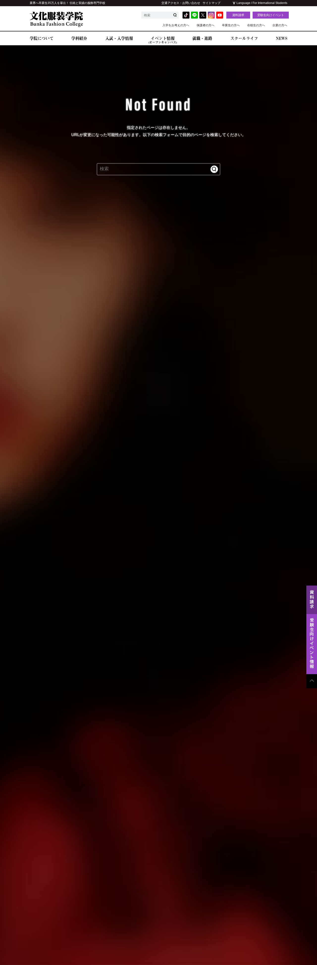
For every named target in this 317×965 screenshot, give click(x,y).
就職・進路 (202, 38)
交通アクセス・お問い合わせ (180, 3)
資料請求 (238, 15)
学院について (41, 38)
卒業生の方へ (231, 25)
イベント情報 (163, 40)
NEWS (281, 38)
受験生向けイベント (270, 15)
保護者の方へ (205, 25)
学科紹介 (79, 38)
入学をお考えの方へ (175, 25)
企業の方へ (279, 25)
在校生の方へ (256, 25)
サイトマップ (211, 3)
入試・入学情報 (119, 38)
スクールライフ (244, 38)
